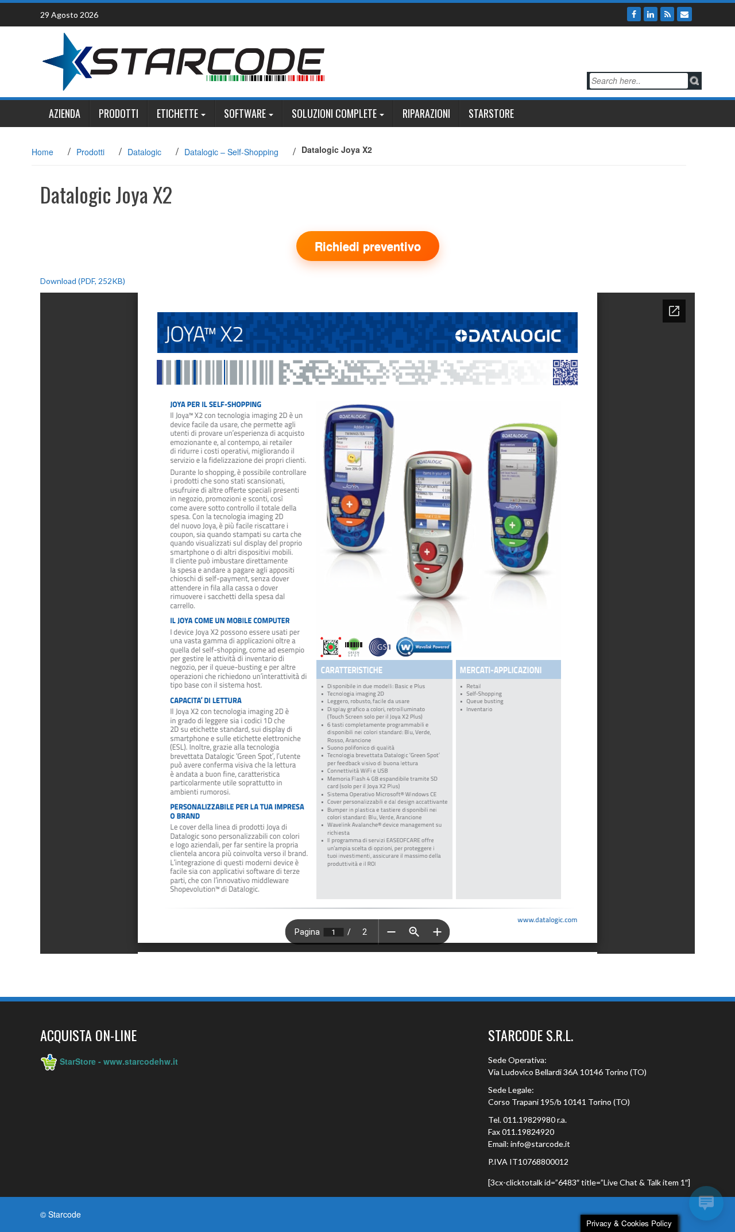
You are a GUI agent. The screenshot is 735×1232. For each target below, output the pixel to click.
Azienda (64, 113)
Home (42, 152)
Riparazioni (426, 113)
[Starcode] (183, 60)
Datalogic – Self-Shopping (231, 152)
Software (245, 113)
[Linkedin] (650, 14)
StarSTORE (491, 113)
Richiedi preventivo (368, 245)
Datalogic (144, 152)
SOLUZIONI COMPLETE (334, 113)
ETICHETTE (177, 113)
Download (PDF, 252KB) (82, 281)
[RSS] (667, 14)
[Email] (684, 14)
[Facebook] (634, 14)
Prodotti (118, 113)
